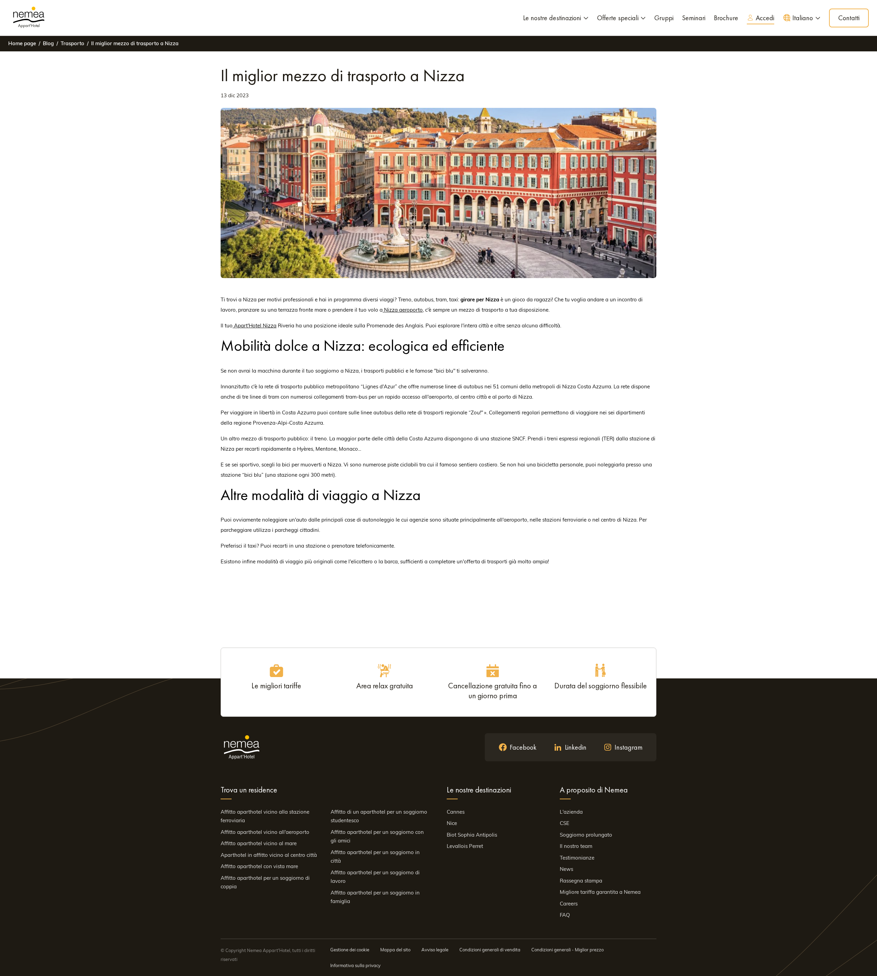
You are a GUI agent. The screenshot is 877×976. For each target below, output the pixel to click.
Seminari (693, 17)
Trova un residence (249, 790)
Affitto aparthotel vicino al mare (259, 843)
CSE (564, 823)
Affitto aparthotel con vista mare (259, 866)
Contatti (849, 17)
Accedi (765, 17)
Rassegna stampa (581, 880)
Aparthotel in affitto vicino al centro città (269, 855)
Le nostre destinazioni (552, 17)
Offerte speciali (618, 17)
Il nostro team (576, 846)
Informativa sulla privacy (355, 965)
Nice (452, 823)
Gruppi (664, 17)
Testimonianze (577, 857)
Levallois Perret (465, 846)
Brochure (726, 17)
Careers (569, 903)
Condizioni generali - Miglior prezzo (567, 949)
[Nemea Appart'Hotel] (28, 18)
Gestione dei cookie (349, 949)
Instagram (629, 747)
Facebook (523, 747)
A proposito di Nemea (594, 790)
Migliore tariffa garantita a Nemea (600, 892)
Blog (48, 43)
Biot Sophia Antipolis (472, 834)
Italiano (802, 17)
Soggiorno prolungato (586, 834)
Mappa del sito (395, 949)
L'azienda (571, 812)
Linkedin (575, 747)
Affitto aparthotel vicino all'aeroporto (265, 832)
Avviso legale (434, 949)
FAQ (565, 915)
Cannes (456, 812)
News (566, 869)
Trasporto (72, 43)
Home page (22, 43)
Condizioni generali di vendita (489, 949)
